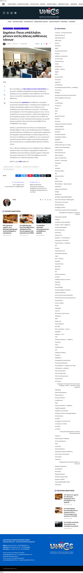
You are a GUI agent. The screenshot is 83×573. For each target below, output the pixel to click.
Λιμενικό (57, 311)
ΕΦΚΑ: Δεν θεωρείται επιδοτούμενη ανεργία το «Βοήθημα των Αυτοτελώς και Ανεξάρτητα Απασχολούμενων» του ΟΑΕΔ (38, 188)
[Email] (4, 103)
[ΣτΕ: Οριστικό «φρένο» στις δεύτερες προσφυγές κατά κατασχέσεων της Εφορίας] (10, 218)
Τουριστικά (58, 446)
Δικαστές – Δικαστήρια (61, 160)
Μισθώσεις (58, 316)
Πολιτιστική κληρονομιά (61, 376)
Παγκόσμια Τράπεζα (60, 352)
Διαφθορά (57, 139)
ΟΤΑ (56, 350)
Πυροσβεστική (59, 400)
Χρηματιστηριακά (60, 479)
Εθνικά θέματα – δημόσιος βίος (63, 184)
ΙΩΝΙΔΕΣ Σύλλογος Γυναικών (62, 279)
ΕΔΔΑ (56, 178)
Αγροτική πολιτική (60, 35)
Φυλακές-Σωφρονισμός (61, 476)
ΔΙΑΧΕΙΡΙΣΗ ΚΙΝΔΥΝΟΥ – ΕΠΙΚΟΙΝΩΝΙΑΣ (58, 21)
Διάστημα (57, 132)
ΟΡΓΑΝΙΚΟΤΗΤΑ (59, 347)
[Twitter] (4, 90)
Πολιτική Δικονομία (60, 371)
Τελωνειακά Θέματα (60, 441)
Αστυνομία (58, 79)
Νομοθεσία (58, 331)
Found (1, 572)
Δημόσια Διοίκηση (8, 28)
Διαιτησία (57, 121)
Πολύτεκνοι (58, 381)
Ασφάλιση (57, 82)
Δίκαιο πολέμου (59, 155)
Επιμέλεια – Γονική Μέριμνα (62, 238)
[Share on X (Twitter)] (44, 43)
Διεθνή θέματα (59, 150)
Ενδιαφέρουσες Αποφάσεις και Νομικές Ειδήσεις (69, 213)
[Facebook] (4, 86)
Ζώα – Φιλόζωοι (59, 258)
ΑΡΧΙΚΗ (9, 21)
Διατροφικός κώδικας (60, 137)
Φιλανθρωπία (58, 469)
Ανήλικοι (57, 53)
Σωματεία (57, 436)
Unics (9, 43)
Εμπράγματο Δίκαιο (63, 4)
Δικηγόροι (57, 168)
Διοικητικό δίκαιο (59, 171)
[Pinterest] (4, 98)
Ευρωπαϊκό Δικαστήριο (61, 253)
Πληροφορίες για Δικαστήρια (62, 360)
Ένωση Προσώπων (60, 230)
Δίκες (56, 165)
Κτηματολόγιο (59, 300)
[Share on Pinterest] (46, 43)
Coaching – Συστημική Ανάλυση (63, 32)
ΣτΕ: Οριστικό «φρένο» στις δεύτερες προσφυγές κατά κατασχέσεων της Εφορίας (10, 229)
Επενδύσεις (58, 232)
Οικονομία (58, 342)
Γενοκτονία (58, 105)
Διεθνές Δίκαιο (59, 142)
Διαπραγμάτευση (59, 129)
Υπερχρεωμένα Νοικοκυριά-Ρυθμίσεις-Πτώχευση (69, 462)
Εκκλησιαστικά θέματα (61, 189)
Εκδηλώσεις (58, 186)
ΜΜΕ (56, 318)
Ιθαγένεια (57, 269)
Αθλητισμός (58, 40)
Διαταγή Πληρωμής (60, 134)
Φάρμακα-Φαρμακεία (60, 466)
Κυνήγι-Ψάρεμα (59, 303)
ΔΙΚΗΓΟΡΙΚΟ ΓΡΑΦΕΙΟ (18, 21)
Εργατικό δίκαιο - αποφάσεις (21, 28)
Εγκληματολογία (59, 176)
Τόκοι (56, 443)
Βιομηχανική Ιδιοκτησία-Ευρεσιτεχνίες (65, 95)
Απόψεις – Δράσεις (60, 69)
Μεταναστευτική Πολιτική (62, 313)
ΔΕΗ (56, 113)
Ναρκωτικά (58, 321)
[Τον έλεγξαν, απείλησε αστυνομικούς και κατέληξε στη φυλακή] (43, 218)
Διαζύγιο (57, 118)
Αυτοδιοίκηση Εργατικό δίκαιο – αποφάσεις (66, 87)
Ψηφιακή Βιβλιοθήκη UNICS (62, 482)
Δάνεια (57, 108)
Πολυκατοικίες (59, 378)
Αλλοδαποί (58, 45)
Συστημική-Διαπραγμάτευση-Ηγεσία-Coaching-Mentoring (70, 432)
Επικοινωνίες (58, 235)
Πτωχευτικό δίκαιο (60, 397)
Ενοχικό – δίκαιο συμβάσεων (62, 225)
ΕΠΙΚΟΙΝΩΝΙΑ (72, 21)
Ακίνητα (57, 43)
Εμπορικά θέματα (52, 4)
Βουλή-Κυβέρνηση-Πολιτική (62, 98)
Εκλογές (57, 191)
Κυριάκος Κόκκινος (9, 169)
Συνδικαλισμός (59, 416)
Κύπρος (57, 305)
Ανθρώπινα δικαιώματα (61, 56)
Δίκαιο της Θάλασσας (60, 158)
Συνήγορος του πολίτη (61, 424)
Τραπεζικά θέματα (60, 449)
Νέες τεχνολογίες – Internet (62, 329)
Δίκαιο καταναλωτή (60, 152)
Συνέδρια (57, 418)
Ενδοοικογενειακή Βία (61, 217)
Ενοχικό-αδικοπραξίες (61, 227)
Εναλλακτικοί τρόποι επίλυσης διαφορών (66, 210)
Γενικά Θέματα (59, 103)
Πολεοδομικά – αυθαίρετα (62, 368)
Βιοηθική (57, 92)
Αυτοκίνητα (58, 90)
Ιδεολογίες (58, 266)
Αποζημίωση (74, 4)
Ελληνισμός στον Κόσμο (61, 202)
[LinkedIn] (4, 94)
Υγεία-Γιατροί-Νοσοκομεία (62, 454)
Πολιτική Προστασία (60, 373)
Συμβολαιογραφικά (60, 408)
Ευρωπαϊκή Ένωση (60, 251)
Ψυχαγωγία (58, 484)
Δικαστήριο (58, 163)
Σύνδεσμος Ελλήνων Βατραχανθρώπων (65, 413)
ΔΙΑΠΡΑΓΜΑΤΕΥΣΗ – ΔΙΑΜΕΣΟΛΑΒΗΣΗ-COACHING (36, 21)
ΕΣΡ (56, 245)
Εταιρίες (57, 248)
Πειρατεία (57, 355)
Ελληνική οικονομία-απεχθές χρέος (64, 199)
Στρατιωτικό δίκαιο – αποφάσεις (63, 405)
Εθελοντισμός (58, 181)
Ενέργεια (57, 219)
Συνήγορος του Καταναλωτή (62, 421)
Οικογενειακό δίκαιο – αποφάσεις (64, 339)
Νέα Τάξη (57, 326)
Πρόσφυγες (58, 390)
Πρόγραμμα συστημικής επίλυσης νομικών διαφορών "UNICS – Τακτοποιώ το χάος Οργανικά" (68, 385)
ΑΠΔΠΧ (57, 64)
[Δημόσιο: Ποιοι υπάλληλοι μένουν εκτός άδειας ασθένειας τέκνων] (27, 77)
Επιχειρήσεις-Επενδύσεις (62, 240)
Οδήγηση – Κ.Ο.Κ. (59, 334)
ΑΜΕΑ (56, 48)
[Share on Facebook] (41, 43)
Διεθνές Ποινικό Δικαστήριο (62, 147)
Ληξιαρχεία (58, 308)
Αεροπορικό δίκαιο (60, 38)
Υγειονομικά (58, 457)
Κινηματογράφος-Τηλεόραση (63, 290)
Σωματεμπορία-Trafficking (62, 438)
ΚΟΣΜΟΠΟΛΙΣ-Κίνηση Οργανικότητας (65, 298)
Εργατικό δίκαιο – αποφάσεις (38, 4)
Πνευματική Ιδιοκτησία (61, 363)
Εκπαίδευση (58, 194)
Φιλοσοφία (58, 471)
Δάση (56, 111)
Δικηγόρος (18, 166)
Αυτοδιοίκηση (58, 85)
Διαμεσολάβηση (59, 126)
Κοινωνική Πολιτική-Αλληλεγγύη (64, 295)
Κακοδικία (57, 282)
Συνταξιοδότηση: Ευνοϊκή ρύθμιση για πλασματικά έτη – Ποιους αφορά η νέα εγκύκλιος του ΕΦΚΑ (27, 229)
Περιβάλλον (58, 358)
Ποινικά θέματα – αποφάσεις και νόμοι (18, 4)
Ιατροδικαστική (59, 264)
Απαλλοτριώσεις (59, 61)
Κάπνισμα (57, 284)
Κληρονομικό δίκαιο (60, 292)
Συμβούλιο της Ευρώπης (61, 410)
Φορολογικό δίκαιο (60, 474)
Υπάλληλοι (58, 459)
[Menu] (3, 4)
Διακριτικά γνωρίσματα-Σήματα (63, 124)
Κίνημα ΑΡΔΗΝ (59, 287)
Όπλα (56, 344)
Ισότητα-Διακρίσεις (60, 274)
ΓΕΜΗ (56, 100)
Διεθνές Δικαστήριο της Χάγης (63, 145)
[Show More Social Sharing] (49, 43)
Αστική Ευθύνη (59, 77)
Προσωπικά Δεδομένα (61, 392)
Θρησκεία (57, 261)
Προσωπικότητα (59, 395)
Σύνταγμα (57, 426)
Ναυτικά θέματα (59, 324)
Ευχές (56, 256)
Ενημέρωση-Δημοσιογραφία (62, 222)
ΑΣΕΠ (56, 74)
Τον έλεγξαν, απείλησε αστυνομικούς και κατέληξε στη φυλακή (42, 229)
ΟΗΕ (56, 337)
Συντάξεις (57, 429)
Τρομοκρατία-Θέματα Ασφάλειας (64, 451)
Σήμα (56, 403)
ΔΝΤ (56, 173)
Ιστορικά (57, 277)
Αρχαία (57, 72)
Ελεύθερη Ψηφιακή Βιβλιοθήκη (63, 197)
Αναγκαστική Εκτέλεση (61, 51)
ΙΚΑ (56, 271)
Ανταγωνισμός (59, 58)
